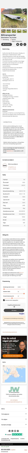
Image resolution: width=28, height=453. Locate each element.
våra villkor (19, 136)
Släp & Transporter (17, 41)
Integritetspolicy (15, 438)
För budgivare (5, 414)
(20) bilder (7, 44)
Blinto (3, 409)
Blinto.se (21, 272)
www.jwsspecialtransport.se (14, 402)
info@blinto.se (12, 167)
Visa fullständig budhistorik (10, 332)
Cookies (22, 438)
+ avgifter (12, 449)
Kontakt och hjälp (6, 425)
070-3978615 (14, 400)
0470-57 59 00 (12, 169)
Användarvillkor (5, 438)
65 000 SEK (5, 449)
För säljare (4, 419)
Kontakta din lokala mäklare (13, 355)
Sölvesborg (5, 39)
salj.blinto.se (10, 151)
